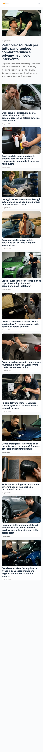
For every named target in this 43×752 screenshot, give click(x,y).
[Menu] (39, 4)
